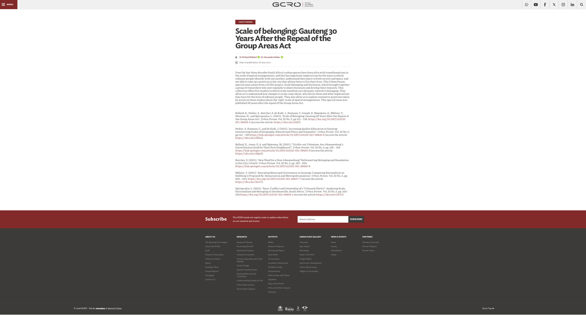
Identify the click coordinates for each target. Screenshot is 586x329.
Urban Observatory (308, 267)
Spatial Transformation (247, 270)
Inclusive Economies (245, 254)
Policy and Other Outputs (279, 288)
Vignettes (272, 279)
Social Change (243, 265)
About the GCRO (212, 246)
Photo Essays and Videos (279, 275)
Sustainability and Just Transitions (246, 275)
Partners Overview (370, 242)
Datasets (272, 292)
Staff (207, 250)
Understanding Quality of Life (250, 280)
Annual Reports (212, 271)
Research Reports (276, 246)
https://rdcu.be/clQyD (248, 153)
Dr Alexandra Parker (270, 57)
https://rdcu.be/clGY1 (329, 194)
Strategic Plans (211, 267)
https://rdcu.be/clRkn (248, 137)
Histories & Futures (245, 250)
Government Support (246, 289)
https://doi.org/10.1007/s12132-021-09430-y (266, 194)
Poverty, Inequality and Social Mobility (249, 260)
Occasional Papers (276, 250)
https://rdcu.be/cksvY (248, 181)
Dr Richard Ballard (248, 57)
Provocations (274, 259)
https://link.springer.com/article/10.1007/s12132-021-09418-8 (287, 134)
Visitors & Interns (212, 259)
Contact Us (210, 279)
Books (270, 242)
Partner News (368, 250)
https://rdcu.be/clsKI (287, 122)
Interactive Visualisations (311, 263)
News (333, 242)
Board (208, 263)
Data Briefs (273, 254)
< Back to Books (245, 22)
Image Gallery (306, 259)
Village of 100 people (309, 271)
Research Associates (214, 254)
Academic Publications (278, 263)
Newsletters (336, 250)
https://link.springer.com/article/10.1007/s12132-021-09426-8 (272, 166)
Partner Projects (369, 246)
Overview (304, 242)
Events (334, 246)
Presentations (274, 271)
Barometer (304, 250)
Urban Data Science (245, 285)
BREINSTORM (115, 308)
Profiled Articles (275, 267)
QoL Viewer (305, 246)
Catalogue (209, 275)
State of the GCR (307, 254)
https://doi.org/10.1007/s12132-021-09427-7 (274, 178)
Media (333, 254)
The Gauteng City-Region (216, 242)
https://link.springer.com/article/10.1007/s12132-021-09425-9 (272, 150)
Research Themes (244, 242)
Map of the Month (276, 283)
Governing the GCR (245, 246)
